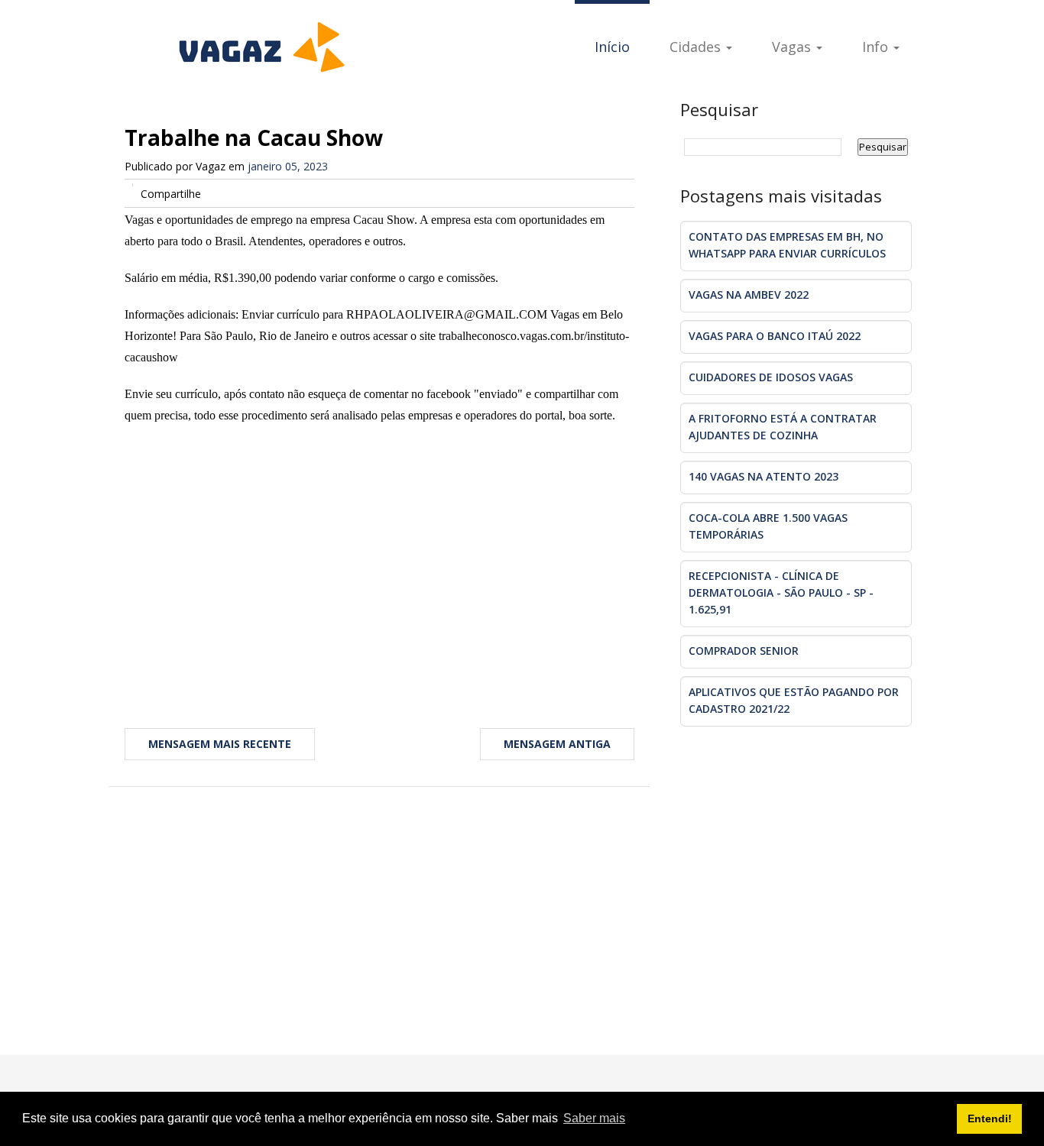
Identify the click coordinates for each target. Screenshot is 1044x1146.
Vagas (793, 46)
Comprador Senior (744, 650)
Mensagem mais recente (219, 743)
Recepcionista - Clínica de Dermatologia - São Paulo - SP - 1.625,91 (781, 592)
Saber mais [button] (594, 1118)
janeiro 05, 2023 (288, 166)
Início (612, 46)
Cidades (697, 46)
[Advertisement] (379, 564)
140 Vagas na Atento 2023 (763, 476)
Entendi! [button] (990, 1118)
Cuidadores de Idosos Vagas (771, 377)
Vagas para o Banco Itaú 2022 (775, 336)
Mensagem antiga (557, 743)
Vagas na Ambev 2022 (749, 294)
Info (877, 46)
